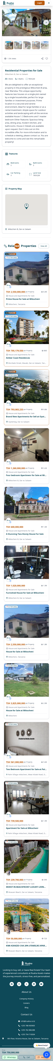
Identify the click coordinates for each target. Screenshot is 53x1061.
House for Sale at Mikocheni (20, 651)
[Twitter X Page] (26, 984)
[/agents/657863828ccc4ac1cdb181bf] (8, 285)
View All (44, 246)
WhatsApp (11, 1057)
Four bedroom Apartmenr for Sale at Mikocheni (29, 475)
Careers (26, 1003)
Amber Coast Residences (18, 358)
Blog (26, 1007)
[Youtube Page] (41, 984)
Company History (26, 999)
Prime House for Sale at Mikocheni (23, 299)
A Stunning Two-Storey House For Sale (25, 534)
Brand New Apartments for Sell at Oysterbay (28, 416)
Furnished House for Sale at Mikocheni (25, 592)
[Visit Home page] (26, 963)
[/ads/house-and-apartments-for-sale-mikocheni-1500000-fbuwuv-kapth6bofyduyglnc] (26, 680)
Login (39, 3)
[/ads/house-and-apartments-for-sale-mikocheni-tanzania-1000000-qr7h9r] (26, 268)
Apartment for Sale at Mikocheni (22, 828)
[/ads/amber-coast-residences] (26, 327)
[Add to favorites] (46, 58)
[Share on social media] (42, 58)
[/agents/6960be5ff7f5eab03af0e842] (8, 873)
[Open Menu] (49, 3)
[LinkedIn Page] (34, 984)
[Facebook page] (11, 984)
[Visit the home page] (8, 3)
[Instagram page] (19, 984)
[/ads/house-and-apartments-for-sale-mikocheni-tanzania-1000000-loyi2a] (26, 621)
